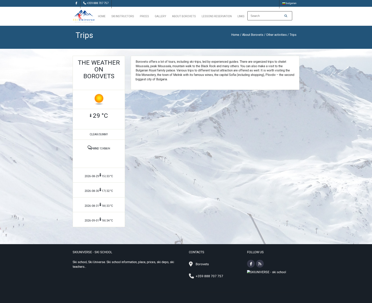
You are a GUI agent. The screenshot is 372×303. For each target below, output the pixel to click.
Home (102, 16)
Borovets (202, 264)
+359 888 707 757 (97, 3)
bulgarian (290, 3)
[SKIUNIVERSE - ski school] (84, 16)
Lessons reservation (217, 16)
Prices (144, 16)
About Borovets (184, 16)
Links (241, 16)
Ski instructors (122, 16)
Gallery (160, 16)
